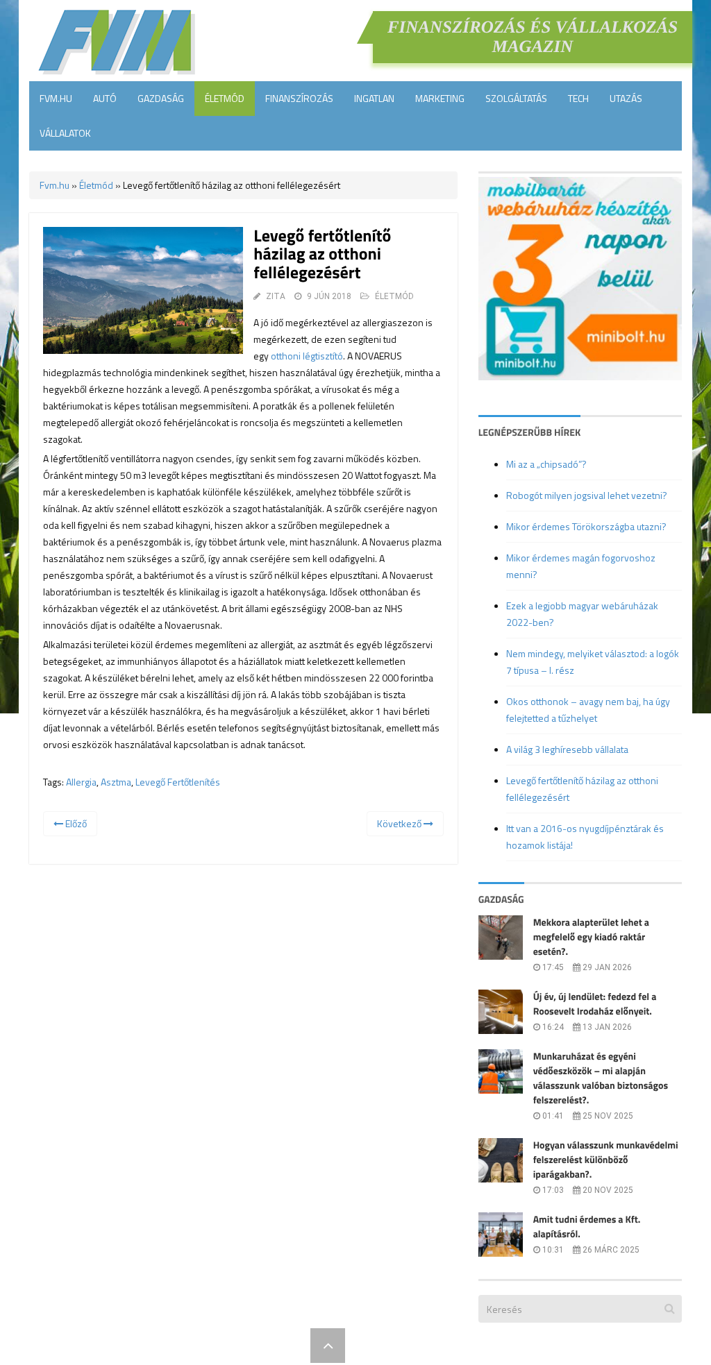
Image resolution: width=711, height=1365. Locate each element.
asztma (116, 781)
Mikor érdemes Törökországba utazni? (586, 526)
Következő (400, 823)
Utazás (626, 98)
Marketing (440, 98)
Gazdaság (160, 98)
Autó (105, 98)
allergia (81, 781)
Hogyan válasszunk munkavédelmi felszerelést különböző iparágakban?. (605, 1160)
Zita (275, 296)
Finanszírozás (299, 98)
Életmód (224, 98)
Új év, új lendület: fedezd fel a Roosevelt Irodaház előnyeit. (595, 1004)
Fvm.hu (56, 98)
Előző (75, 823)
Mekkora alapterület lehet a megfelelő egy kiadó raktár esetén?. (591, 937)
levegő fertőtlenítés (177, 781)
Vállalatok (65, 133)
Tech (578, 98)
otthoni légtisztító (307, 355)
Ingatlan (374, 98)
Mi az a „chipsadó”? (546, 464)
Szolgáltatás (516, 98)
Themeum (279, 1345)
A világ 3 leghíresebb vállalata (567, 749)
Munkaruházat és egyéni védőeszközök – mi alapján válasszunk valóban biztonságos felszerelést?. (600, 1078)
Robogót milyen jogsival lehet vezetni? (586, 495)
